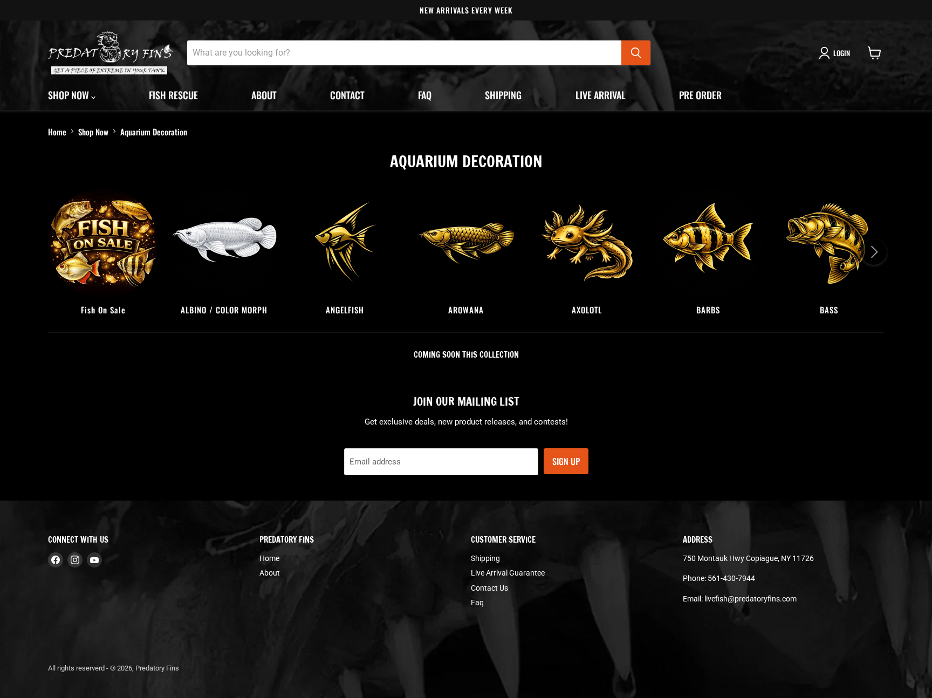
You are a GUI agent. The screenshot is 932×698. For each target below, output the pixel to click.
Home (57, 132)
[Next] (874, 252)
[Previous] (58, 252)
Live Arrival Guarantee (508, 573)
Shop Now (93, 132)
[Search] (635, 52)
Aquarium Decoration (153, 132)
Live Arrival (600, 95)
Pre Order (700, 95)
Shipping (503, 95)
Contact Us (489, 588)
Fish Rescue (173, 95)
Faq (424, 95)
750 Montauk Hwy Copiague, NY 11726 (748, 558)
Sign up (566, 461)
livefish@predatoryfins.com (750, 598)
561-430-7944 (731, 578)
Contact (347, 95)
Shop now (69, 95)
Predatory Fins (157, 668)
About (264, 95)
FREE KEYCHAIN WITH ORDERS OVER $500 (666, 10)
